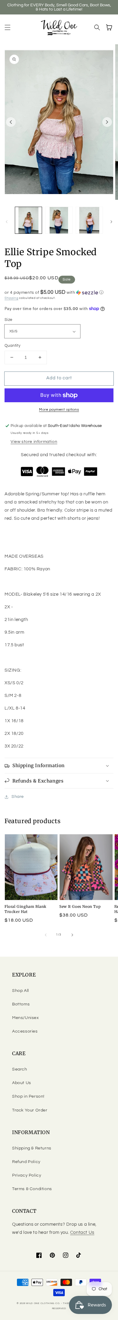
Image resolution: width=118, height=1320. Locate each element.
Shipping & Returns (31, 1148)
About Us (21, 1083)
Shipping (11, 297)
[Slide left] (11, 122)
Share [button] (17, 797)
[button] (7, 27)
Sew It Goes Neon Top (79, 906)
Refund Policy (26, 1162)
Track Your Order (30, 1110)
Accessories (25, 1031)
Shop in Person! (28, 1096)
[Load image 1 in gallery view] (28, 220)
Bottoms (21, 1004)
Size (8, 320)
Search (19, 1069)
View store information (34, 442)
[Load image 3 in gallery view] (89, 220)
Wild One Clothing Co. (43, 1303)
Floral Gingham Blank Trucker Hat (26, 909)
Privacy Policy (26, 1175)
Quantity (12, 345)
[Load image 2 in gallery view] (58, 220)
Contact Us (82, 1232)
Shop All (20, 991)
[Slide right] (107, 122)
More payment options (59, 410)
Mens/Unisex (25, 1018)
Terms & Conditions (32, 1189)
